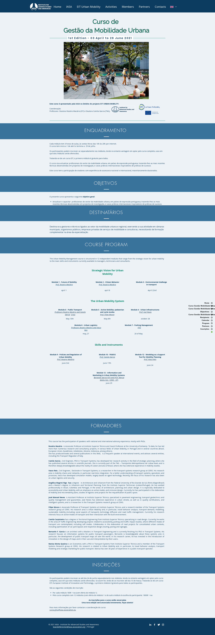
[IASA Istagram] (163, 624)
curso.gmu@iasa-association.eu (63, 610)
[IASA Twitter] (158, 624)
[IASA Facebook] (154, 624)
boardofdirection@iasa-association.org (69, 627)
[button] (88, 6)
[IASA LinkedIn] (150, 624)
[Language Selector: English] (173, 6)
